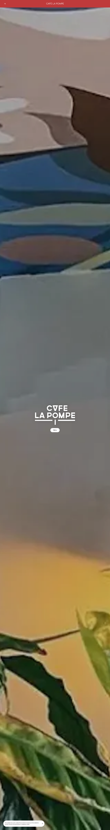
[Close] (42, 823)
